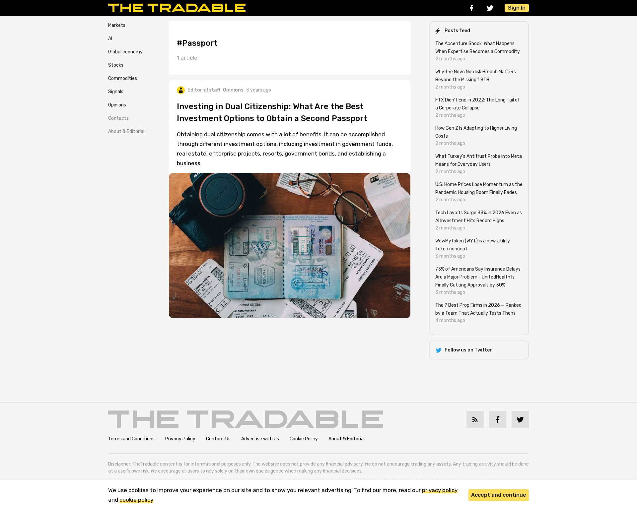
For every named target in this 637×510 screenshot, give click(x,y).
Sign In (517, 8)
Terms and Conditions (131, 439)
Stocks (115, 65)
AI (110, 38)
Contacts (118, 118)
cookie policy (136, 499)
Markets (116, 25)
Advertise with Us (260, 439)
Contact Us (218, 439)
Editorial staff (203, 90)
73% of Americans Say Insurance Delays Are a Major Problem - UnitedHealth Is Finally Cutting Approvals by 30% (478, 277)
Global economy (125, 52)
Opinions (117, 105)
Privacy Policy (180, 439)
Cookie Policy (304, 439)
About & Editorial (126, 131)
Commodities (122, 78)
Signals (115, 92)
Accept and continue (498, 495)
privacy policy (440, 490)
